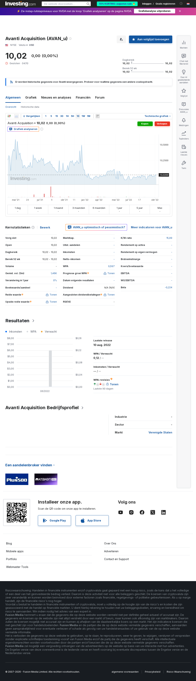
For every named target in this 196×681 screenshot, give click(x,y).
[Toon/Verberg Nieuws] (98, 116)
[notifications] (181, 3)
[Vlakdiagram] (16, 116)
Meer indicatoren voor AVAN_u (151, 227)
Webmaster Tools (17, 566)
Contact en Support (116, 559)
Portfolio (11, 559)
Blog (9, 543)
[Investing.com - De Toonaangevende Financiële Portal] (20, 3)
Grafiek (31, 97)
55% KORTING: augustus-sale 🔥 (117, 3)
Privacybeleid (152, 671)
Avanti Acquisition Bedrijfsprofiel (42, 407)
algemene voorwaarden (125, 671)
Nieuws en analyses (56, 97)
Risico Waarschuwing (178, 671)
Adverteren (111, 551)
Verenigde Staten (160, 432)
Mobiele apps (15, 551)
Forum (100, 97)
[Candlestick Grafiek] (9, 116)
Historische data (30, 106)
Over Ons (110, 543)
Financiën (83, 97)
